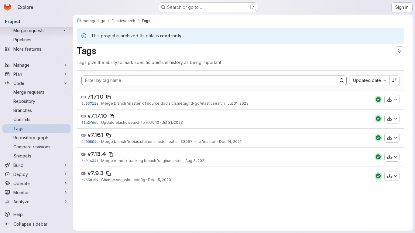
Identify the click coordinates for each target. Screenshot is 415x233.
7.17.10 (95, 96)
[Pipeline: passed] (378, 99)
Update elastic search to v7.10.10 (130, 122)
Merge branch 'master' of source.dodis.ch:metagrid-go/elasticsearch (163, 103)
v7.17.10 (97, 115)
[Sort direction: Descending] (395, 80)
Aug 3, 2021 (195, 160)
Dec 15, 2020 (159, 179)
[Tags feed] (399, 51)
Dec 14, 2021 (230, 141)
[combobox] (369, 80)
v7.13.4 (96, 153)
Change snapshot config (123, 179)
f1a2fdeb (89, 122)
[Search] (342, 80)
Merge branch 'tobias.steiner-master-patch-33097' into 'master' (158, 141)
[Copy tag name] (108, 97)
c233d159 (89, 179)
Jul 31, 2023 (238, 103)
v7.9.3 (95, 173)
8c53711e (89, 103)
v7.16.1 (95, 134)
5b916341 (89, 160)
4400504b (89, 141)
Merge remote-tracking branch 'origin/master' (142, 160)
